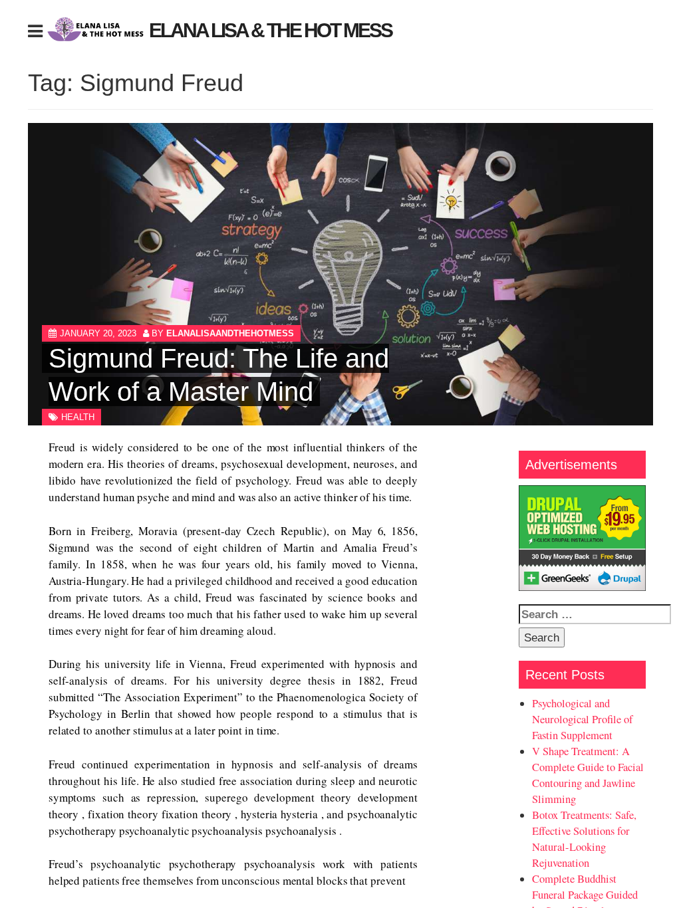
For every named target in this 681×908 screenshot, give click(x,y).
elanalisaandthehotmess (230, 333)
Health (77, 417)
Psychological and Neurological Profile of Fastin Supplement (582, 719)
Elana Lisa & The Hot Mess (270, 30)
